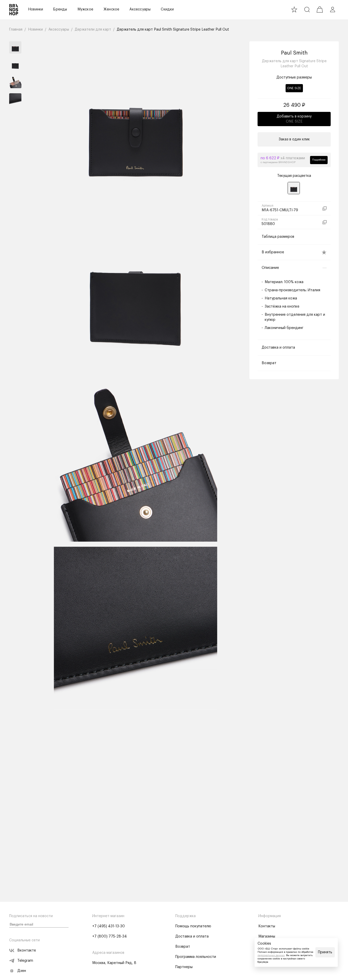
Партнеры (184, 967)
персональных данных (271, 955)
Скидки (167, 9)
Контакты (266, 926)
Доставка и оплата (192, 936)
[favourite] (294, 9)
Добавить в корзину (294, 119)
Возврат (182, 946)
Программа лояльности (195, 957)
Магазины (266, 936)
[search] (307, 9)
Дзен (21, 971)
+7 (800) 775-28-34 (109, 936)
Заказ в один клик (294, 139)
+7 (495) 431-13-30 (108, 926)
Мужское (85, 9)
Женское (111, 9)
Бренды (60, 9)
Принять (325, 952)
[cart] (319, 9)
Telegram (25, 960)
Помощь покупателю (193, 926)
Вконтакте (26, 950)
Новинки (35, 9)
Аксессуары (140, 9)
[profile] (332, 9)
